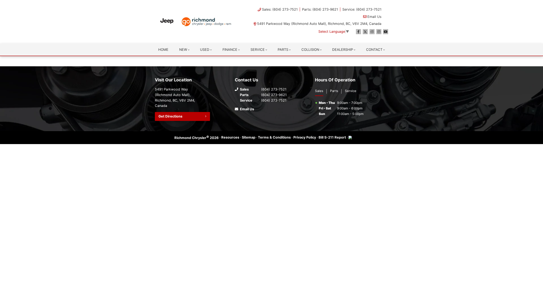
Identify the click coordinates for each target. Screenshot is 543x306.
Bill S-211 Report (332, 137)
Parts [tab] (334, 91)
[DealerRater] (372, 31)
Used (204, 49)
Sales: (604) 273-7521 (280, 9)
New (183, 49)
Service (258, 49)
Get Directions (170, 116)
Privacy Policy (304, 137)
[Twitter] (365, 31)
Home (163, 49)
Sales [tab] (319, 91)
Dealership (342, 49)
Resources (230, 137)
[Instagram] (378, 31)
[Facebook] (358, 31)
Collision (310, 49)
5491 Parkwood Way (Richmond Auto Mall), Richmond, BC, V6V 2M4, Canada (319, 23)
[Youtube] (385, 31)
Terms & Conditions (274, 137)
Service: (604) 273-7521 (361, 9)
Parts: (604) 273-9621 (320, 9)
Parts (283, 49)
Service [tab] (350, 91)
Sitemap (248, 137)
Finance (230, 49)
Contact (374, 49)
